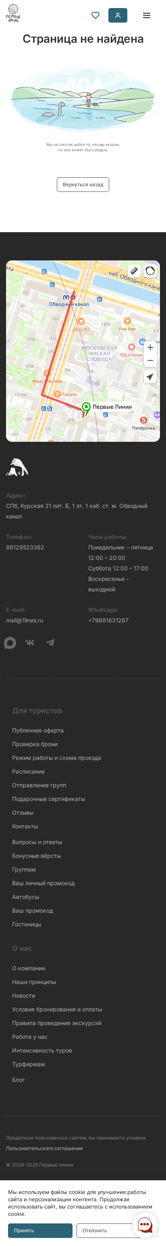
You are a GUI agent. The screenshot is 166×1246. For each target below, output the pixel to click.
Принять (24, 1231)
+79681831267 (108, 620)
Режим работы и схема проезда (56, 757)
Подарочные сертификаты (48, 798)
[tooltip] (95, 15)
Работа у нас (30, 1036)
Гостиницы (26, 924)
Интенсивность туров (42, 1050)
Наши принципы (34, 981)
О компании (28, 968)
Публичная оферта (38, 730)
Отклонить (95, 1231)
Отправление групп (39, 785)
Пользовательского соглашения (44, 1148)
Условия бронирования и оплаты (57, 1009)
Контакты (25, 826)
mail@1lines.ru (24, 620)
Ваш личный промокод (43, 883)
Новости (23, 995)
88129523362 (25, 547)
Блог (18, 1079)
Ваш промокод (32, 910)
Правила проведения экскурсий (57, 1022)
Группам (24, 869)
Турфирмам (28, 1064)
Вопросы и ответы (37, 841)
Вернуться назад (83, 184)
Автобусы (25, 896)
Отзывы (22, 812)
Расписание (28, 771)
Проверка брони (35, 744)
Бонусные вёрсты (36, 855)
